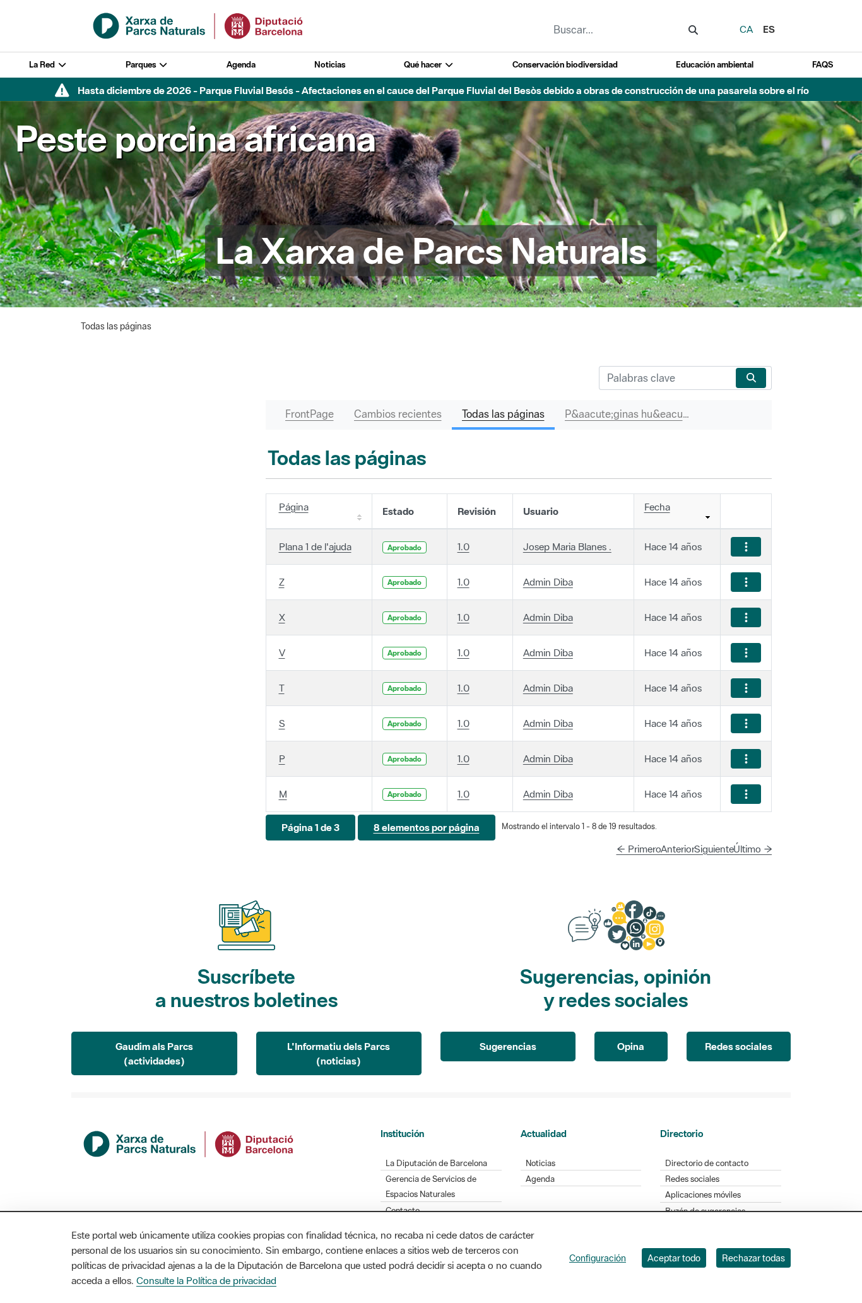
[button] (310, 827)
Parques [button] (142, 64)
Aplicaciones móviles (703, 1194)
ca (746, 29)
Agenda (241, 64)
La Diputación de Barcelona (436, 1163)
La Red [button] (43, 64)
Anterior (678, 848)
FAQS (822, 64)
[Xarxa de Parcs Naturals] (198, 24)
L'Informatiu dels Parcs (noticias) (338, 1053)
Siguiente (714, 848)
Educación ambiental (714, 64)
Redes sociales (738, 1046)
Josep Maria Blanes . (567, 546)
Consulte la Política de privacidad (206, 1280)
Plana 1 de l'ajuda (315, 546)
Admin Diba (548, 581)
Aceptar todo (673, 1258)
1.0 (463, 546)
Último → (752, 848)
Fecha (657, 506)
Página (294, 506)
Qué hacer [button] (424, 64)
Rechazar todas (753, 1258)
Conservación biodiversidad (565, 64)
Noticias (330, 64)
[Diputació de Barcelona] (189, 1142)
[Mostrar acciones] (746, 547)
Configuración (597, 1258)
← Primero (639, 848)
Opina (630, 1046)
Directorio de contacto (706, 1163)
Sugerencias (508, 1046)
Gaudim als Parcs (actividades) (154, 1053)
